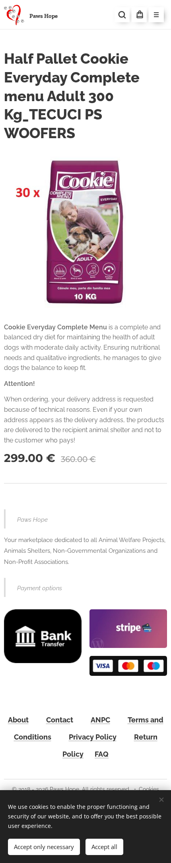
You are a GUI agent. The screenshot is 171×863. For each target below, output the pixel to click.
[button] (122, 14)
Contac (58, 720)
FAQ (102, 754)
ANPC (100, 720)
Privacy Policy (93, 737)
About (18, 720)
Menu (156, 14)
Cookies (149, 789)
